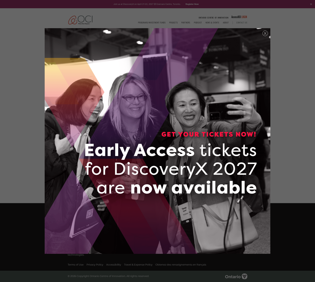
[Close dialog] (265, 33)
